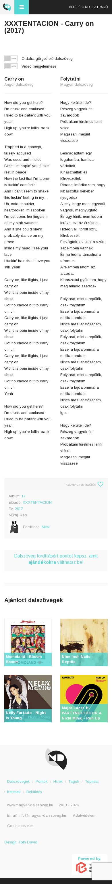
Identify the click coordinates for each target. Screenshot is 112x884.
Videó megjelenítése (39, 66)
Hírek (58, 781)
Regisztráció (96, 7)
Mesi (46, 527)
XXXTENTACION (37, 502)
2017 (19, 509)
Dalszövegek (18, 781)
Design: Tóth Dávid (20, 842)
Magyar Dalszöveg (7, 7)
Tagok (73, 781)
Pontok (42, 781)
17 (24, 496)
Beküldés (34, 792)
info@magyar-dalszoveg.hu (42, 815)
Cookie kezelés (20, 826)
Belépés (75, 7)
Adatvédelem (84, 815)
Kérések (14, 792)
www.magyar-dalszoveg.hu (30, 805)
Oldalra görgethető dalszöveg (47, 58)
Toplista (92, 781)
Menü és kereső (21, 7)
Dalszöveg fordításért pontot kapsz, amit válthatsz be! (56, 559)
